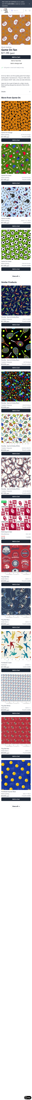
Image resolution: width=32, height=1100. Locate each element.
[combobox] (16, 10)
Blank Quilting (6, 47)
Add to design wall (16, 63)
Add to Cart (16, 57)
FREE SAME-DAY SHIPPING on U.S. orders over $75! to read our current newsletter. (13, 4)
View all (16, 276)
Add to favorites (16, 61)
